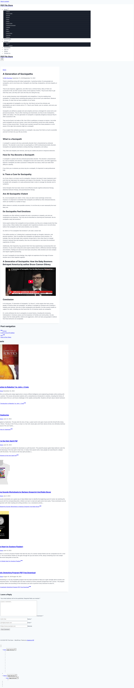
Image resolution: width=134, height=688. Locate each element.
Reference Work (9, 13)
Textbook (8, 11)
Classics (7, 21)
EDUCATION (7, 39)
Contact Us (7, 53)
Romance (8, 37)
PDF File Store (8, 78)
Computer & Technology (11, 25)
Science (7, 31)
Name (29, 619)
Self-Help (8, 15)
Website (29, 626)
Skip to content (5, 1)
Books (4, 70)
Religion (5, 675)
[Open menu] (2, 59)
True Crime (8, 35)
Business (8, 17)
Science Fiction (9, 33)
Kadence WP (30, 640)
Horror (7, 29)
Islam (7, 678)
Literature (8, 27)
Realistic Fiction (9, 23)
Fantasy (7, 19)
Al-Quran (10, 45)
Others (6, 51)
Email (29, 622)
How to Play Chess (6, 336)
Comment (40, 615)
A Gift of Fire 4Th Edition (8, 332)
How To (6, 49)
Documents (7, 47)
